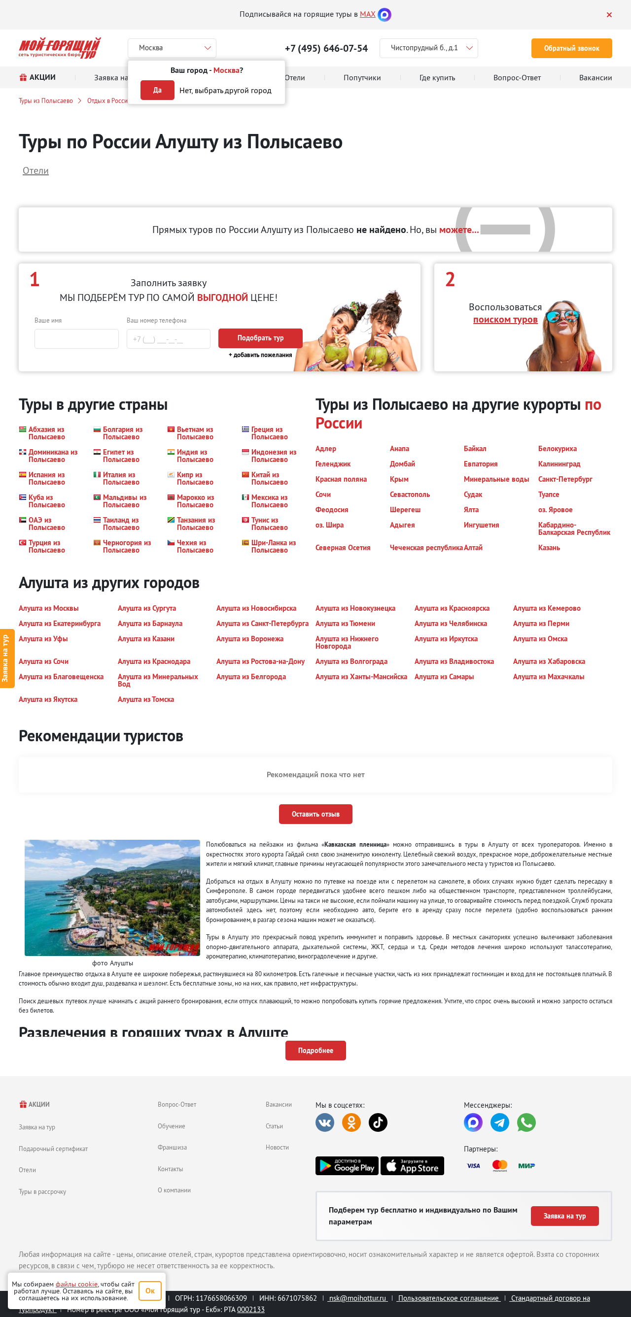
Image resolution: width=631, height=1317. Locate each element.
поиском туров (505, 319)
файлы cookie (77, 1284)
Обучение (171, 1126)
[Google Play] (347, 1165)
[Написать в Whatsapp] (526, 1122)
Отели (27, 1170)
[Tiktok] (378, 1122)
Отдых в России (109, 100)
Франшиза (172, 1147)
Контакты (170, 1169)
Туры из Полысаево (46, 100)
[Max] (384, 14)
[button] (50, 433)
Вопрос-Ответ (177, 1104)
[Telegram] (500, 1122)
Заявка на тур (37, 1127)
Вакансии (279, 1104)
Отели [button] (36, 170)
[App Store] (412, 1165)
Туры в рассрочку (42, 1191)
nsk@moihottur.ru (357, 1298)
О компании (174, 1190)
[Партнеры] (538, 1165)
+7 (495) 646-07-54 (326, 48)
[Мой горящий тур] (60, 48)
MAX (368, 14)
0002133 (251, 1309)
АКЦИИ (39, 1104)
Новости (277, 1147)
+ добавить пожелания (260, 355)
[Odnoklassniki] (351, 1122)
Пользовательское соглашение (448, 1298)
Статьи (274, 1126)
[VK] (325, 1122)
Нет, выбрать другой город (225, 90)
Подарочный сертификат (53, 1148)
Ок (150, 1290)
